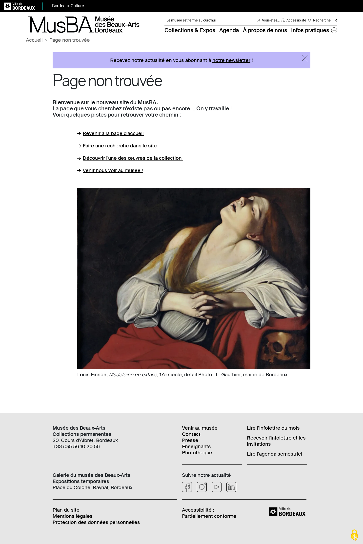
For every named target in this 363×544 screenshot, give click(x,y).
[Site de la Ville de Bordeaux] (288, 511)
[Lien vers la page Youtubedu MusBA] (217, 487)
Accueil (34, 40)
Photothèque (197, 452)
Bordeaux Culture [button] (68, 5)
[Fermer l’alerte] (305, 58)
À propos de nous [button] (265, 30)
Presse (190, 440)
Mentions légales (73, 516)
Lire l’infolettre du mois (273, 428)
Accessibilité (296, 20)
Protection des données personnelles (96, 522)
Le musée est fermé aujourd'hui (191, 20)
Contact (191, 434)
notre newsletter (231, 60)
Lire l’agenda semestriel (274, 454)
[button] (334, 30)
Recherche (322, 20)
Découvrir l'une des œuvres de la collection (133, 158)
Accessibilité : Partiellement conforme (209, 513)
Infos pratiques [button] (310, 30)
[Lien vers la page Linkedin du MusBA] (231, 487)
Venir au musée (200, 428)
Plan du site (66, 510)
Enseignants (196, 446)
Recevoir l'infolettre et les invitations (276, 441)
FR (335, 20)
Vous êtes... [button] (271, 20)
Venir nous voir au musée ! (113, 170)
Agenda (229, 30)
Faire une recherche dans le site (120, 145)
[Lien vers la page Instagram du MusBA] (202, 487)
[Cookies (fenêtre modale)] (354, 535)
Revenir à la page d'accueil (113, 133)
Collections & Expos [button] (189, 30)
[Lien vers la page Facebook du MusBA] (187, 487)
